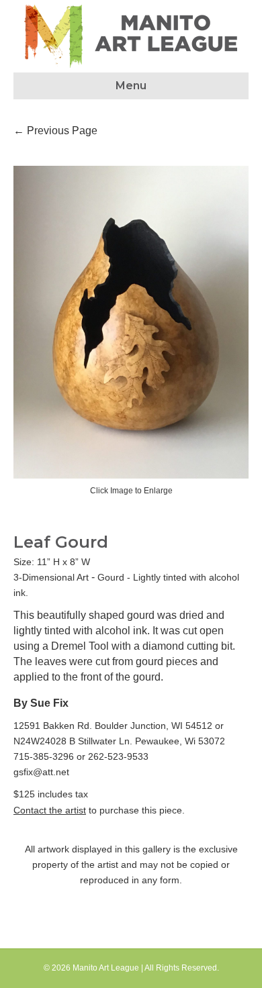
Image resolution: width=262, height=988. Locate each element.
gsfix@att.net (41, 772)
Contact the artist (49, 810)
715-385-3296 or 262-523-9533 (80, 756)
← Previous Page (55, 130)
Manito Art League (106, 968)
